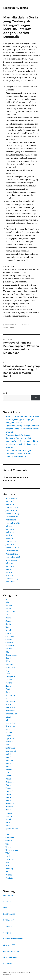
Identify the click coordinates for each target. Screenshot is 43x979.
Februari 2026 (12, 507)
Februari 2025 (12, 541)
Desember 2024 (12, 548)
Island (8, 717)
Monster (9, 760)
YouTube (9, 878)
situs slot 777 (9, 945)
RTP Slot (7, 901)
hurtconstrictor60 (12, 325)
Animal (9, 605)
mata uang (10, 748)
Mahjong (7, 932)
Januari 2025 (11, 544)
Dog (7, 670)
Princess (9, 807)
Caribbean (10, 636)
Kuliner (9, 732)
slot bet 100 (8, 895)
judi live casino (9, 920)
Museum (9, 769)
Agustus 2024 (11, 560)
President (10, 803)
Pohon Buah (11, 791)
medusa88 (7, 963)
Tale (7, 834)
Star (7, 831)
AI (6, 599)
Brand (8, 630)
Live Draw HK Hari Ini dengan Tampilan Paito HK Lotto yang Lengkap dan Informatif (19, 453)
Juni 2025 (10, 529)
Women (9, 875)
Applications (11, 611)
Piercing (9, 785)
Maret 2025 (11, 538)
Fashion (9, 680)
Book (8, 627)
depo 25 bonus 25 (11, 951)
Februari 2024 (12, 579)
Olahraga (9, 782)
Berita (8, 624)
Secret (8, 819)
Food (8, 689)
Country (9, 658)
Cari (5, 393)
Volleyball (10, 859)
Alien (8, 602)
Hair (7, 698)
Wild (7, 872)
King (8, 729)
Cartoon (9, 639)
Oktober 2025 (12, 520)
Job (7, 720)
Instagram (10, 711)
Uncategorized (8, 327)
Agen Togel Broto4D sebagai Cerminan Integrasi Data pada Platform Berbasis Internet (22, 429)
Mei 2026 (10, 504)
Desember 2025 (12, 514)
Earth (8, 673)
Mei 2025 (10, 532)
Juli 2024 (9, 563)
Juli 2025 (9, 526)
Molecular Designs (15, 7)
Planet (8, 788)
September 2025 (13, 523)
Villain (8, 853)
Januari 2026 (11, 510)
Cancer (8, 633)
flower (8, 686)
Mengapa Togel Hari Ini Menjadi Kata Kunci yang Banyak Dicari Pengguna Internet (22, 444)
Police (8, 797)
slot (5, 908)
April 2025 (10, 535)
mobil (8, 754)
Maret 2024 (11, 575)
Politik (8, 800)
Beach (8, 618)
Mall (7, 745)
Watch (8, 865)
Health (8, 704)
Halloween (10, 701)
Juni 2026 (10, 501)
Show (8, 822)
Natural (9, 776)
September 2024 (13, 557)
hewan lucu (10, 707)
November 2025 (13, 517)
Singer (8, 825)
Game (8, 692)
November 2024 (13, 551)
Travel (8, 847)
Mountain (10, 763)
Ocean (8, 779)
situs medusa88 (10, 957)
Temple (9, 841)
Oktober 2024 (12, 554)
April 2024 (10, 572)
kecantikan (10, 723)
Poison (8, 794)
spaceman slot (12, 828)
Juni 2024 (10, 566)
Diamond (10, 664)
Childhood (10, 649)
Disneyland (10, 667)
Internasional (11, 714)
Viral (8, 856)
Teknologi (10, 838)
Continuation (11, 655)
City (7, 652)
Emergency (10, 677)
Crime (8, 661)
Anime (8, 608)
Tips (7, 844)
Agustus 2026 (12, 498)
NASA (8, 773)
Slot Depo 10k (9, 914)
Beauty (9, 621)
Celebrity (9, 642)
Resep (8, 810)
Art (7, 615)
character (10, 646)
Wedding (9, 869)
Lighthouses (11, 738)
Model (8, 757)
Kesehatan (10, 726)
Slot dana (7, 926)
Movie (8, 766)
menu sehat (11, 751)
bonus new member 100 (13, 939)
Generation (10, 695)
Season (9, 816)
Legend (9, 735)
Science (9, 813)
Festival (9, 683)
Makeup (9, 742)
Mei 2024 (10, 569)
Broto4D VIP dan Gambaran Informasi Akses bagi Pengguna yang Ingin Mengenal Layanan (22, 419)
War (7, 862)
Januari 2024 (11, 582)
